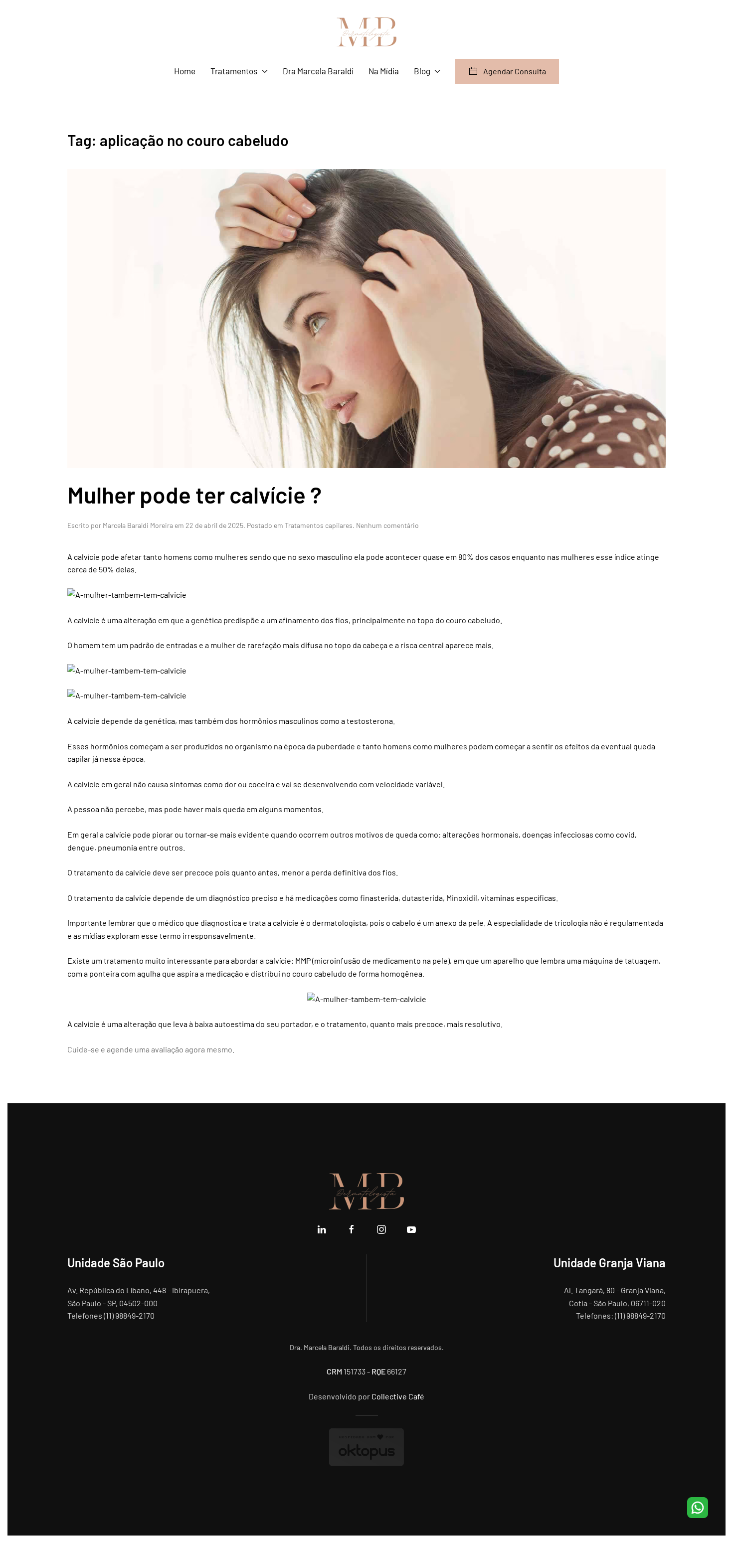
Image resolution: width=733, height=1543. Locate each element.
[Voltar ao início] (366, 31)
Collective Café (397, 1396)
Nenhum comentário (387, 525)
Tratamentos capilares (319, 525)
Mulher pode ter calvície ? (194, 494)
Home (184, 71)
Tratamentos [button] (233, 71)
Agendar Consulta (514, 71)
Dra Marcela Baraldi (318, 71)
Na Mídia (383, 71)
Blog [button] (422, 71)
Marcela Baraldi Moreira (138, 525)
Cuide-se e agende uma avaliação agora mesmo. (150, 1049)
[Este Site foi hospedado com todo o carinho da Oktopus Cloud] (366, 1446)
